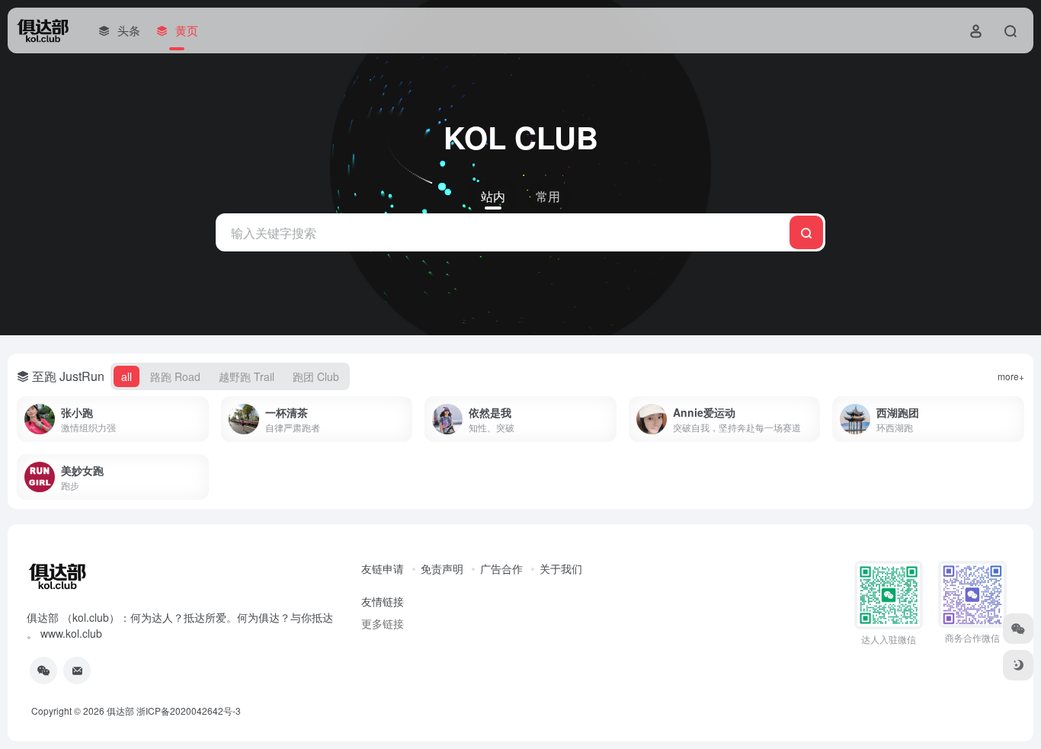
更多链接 (382, 623)
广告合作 (501, 568)
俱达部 (120, 710)
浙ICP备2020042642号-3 (188, 710)
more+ (1011, 376)
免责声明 (442, 568)
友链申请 (382, 568)
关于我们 (561, 568)
